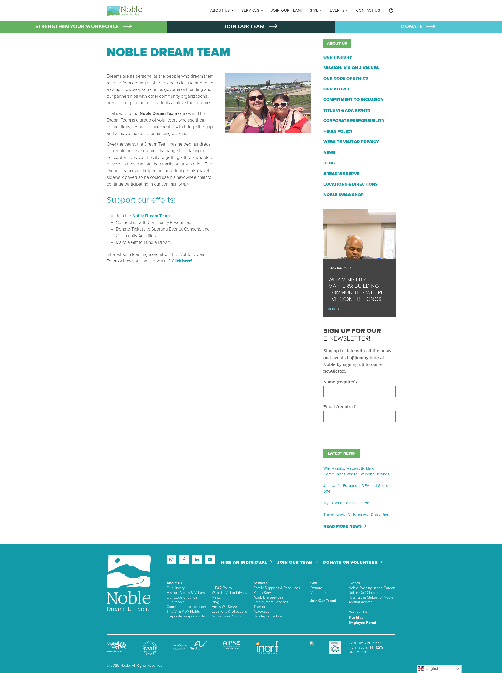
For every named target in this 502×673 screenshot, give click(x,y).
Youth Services (265, 592)
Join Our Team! (286, 10)
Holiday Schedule (268, 616)
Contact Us (368, 10)
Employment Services (271, 602)
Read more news (343, 526)
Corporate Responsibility (354, 120)
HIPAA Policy (338, 131)
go (332, 309)
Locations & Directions (350, 184)
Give (314, 10)
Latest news (341, 453)
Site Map (356, 617)
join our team (295, 562)
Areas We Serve (341, 173)
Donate (316, 588)
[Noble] (124, 11)
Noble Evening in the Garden (372, 588)
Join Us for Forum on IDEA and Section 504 (357, 488)
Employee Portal (362, 622)
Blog (329, 163)
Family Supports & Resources (277, 588)
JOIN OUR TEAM (244, 27)
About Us (220, 10)
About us (337, 43)
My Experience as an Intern (346, 503)
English (432, 668)
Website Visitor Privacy (351, 142)
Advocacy (261, 611)
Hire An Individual (244, 562)
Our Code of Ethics (345, 78)
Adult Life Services (268, 597)
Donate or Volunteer (351, 562)
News (329, 152)
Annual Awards (360, 602)
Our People (336, 89)
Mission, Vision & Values (351, 68)
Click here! (182, 261)
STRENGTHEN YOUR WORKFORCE (77, 27)
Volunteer (318, 592)
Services (250, 10)
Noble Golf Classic (363, 592)
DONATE (412, 27)
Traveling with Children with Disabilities (356, 514)
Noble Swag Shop (343, 195)
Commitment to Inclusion (353, 99)
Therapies (261, 607)
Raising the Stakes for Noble (371, 597)
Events (337, 10)
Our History (337, 57)
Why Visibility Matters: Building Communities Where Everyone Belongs (356, 471)
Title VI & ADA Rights (346, 110)
